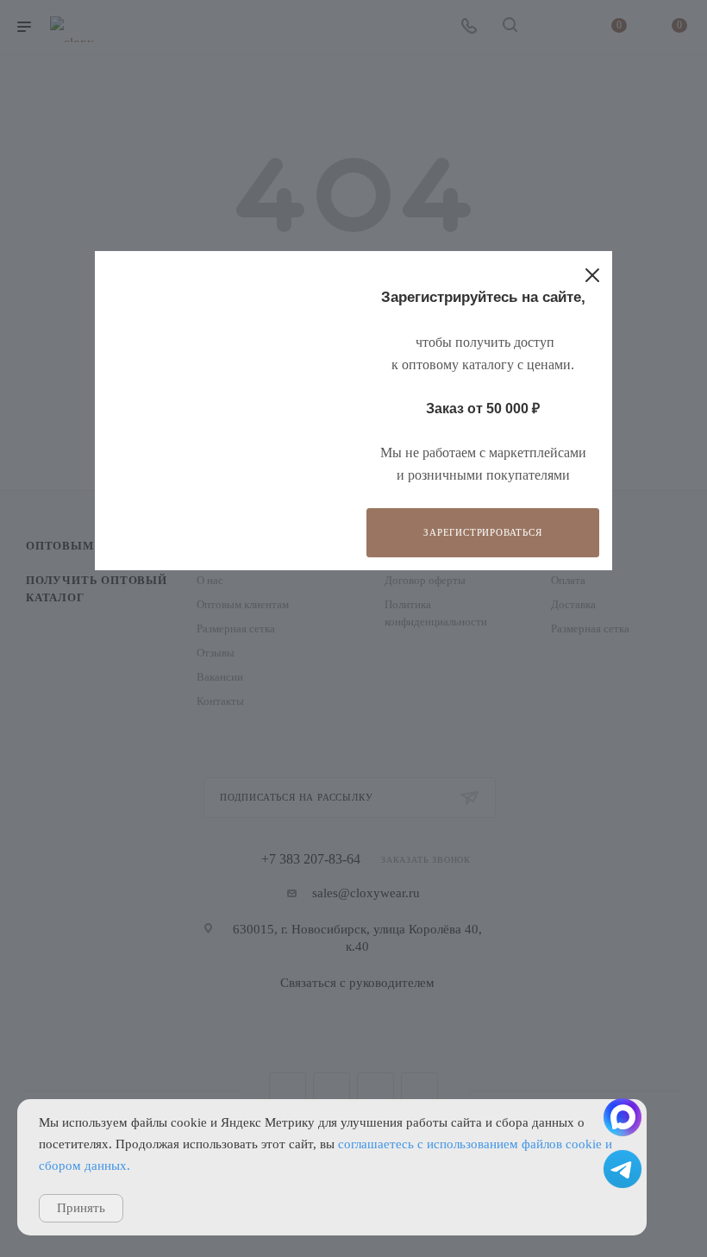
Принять (81, 1208)
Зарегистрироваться (482, 532)
